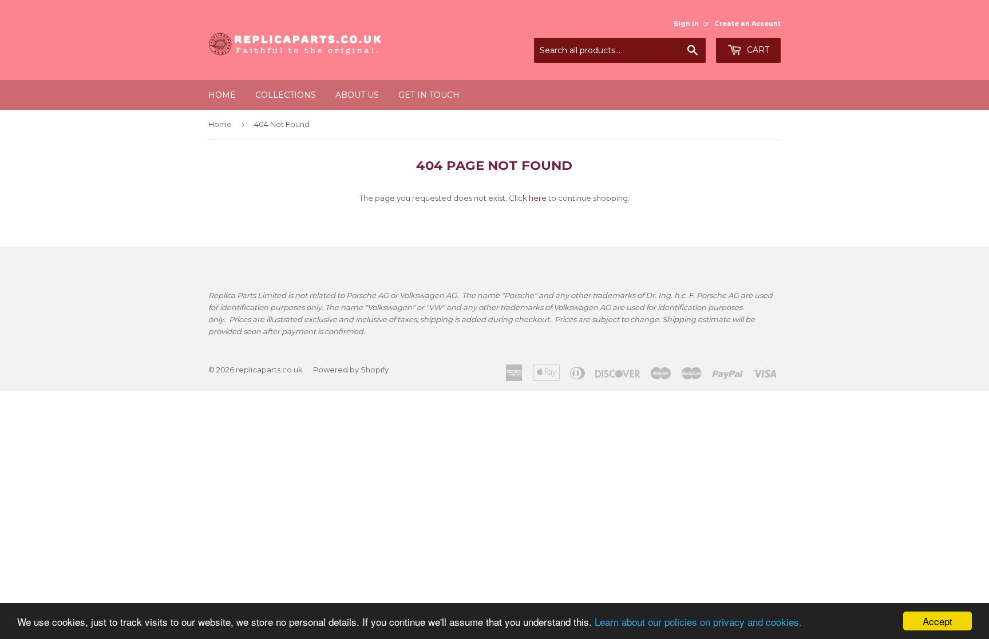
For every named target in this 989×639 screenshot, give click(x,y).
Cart (757, 50)
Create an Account (747, 23)
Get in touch (429, 95)
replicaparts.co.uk (269, 369)
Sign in (686, 23)
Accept (937, 621)
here (538, 198)
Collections (285, 95)
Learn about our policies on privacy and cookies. (698, 621)
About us (357, 95)
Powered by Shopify (351, 369)
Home (222, 95)
